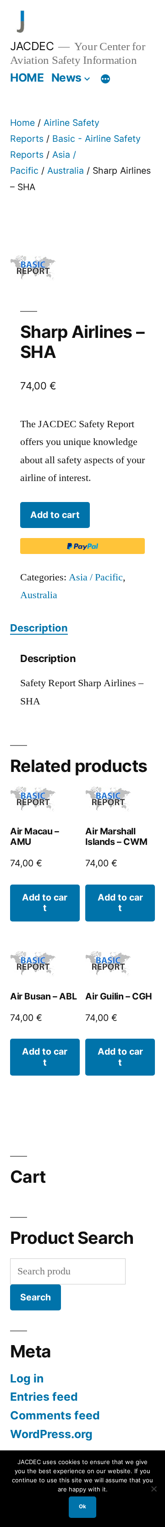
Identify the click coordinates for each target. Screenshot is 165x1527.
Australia (65, 170)
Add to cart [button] (44, 902)
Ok (82, 1506)
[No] (153, 1488)
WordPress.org (51, 1434)
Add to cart (55, 514)
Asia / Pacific (96, 577)
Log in (27, 1378)
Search (35, 1297)
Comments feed (55, 1415)
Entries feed (44, 1396)
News (66, 77)
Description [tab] (39, 628)
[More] (105, 79)
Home (22, 122)
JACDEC (32, 46)
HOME (27, 77)
